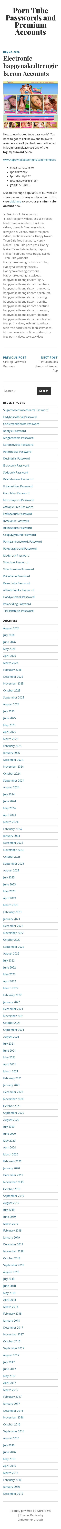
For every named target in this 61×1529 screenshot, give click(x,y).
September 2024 (13, 780)
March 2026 (10, 663)
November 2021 (13, 1016)
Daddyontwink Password (19, 597)
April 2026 (9, 656)
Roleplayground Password (20, 548)
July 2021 (9, 1043)
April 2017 (9, 1383)
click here (15, 201)
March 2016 (10, 1473)
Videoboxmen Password (18, 569)
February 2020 (12, 1161)
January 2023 (11, 919)
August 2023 (11, 870)
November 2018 (13, 1251)
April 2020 (9, 1147)
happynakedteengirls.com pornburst (26, 293)
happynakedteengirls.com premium (25, 310)
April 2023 (9, 898)
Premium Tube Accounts (22, 214)
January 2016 (11, 1487)
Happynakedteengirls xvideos (22, 275)
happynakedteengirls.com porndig (25, 297)
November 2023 (13, 850)
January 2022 (11, 1002)
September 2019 (13, 1196)
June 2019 (9, 1217)
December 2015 (13, 1494)
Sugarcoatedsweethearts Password (25, 410)
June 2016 (9, 1452)
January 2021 (11, 1085)
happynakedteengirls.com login (23, 280)
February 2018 (12, 1313)
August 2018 (11, 1272)
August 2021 (11, 1037)
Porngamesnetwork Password (22, 541)
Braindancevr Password (18, 479)
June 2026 (9, 642)
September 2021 (13, 1030)
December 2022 (13, 926)
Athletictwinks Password (18, 590)
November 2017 (13, 1334)
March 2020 (10, 1154)
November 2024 (13, 766)
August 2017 (11, 1355)
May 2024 (9, 808)
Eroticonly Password (16, 465)
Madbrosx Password (16, 555)
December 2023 (13, 843)
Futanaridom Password (18, 486)
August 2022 (11, 953)
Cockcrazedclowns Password (21, 424)
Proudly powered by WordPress (31, 1511)
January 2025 (11, 753)
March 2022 (10, 988)
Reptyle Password (14, 431)
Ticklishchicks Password (18, 611)
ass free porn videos (19, 219)
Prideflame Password (16, 576)
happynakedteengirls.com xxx (22, 319)
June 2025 (9, 718)
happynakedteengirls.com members (26, 284)
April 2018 (9, 1300)
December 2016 (13, 1410)
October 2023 (11, 856)
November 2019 (13, 1182)
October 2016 (11, 1424)
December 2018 (13, 1244)
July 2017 (9, 1362)
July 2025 (9, 711)
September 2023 (13, 863)
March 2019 (10, 1224)
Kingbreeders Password (18, 438)
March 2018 (10, 1307)
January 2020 (11, 1168)
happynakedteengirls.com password (26, 288)
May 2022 (9, 974)
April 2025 (9, 732)
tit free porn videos (15, 332)
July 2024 (9, 794)
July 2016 (9, 1445)
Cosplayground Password (19, 535)
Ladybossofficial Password (20, 417)
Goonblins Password (16, 493)
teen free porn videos (17, 328)
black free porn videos (17, 223)
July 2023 (9, 877)
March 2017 (10, 1390)
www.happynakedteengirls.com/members (29, 160)
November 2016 (13, 1417)
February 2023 (12, 912)
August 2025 (11, 704)
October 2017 (11, 1341)
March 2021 (10, 1071)
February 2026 (12, 670)
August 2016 (11, 1438)
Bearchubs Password (16, 583)
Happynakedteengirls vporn (21, 271)
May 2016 (9, 1459)
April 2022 (9, 981)
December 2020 (13, 1092)
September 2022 (13, 947)
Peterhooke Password (17, 452)
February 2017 (12, 1397)
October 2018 (11, 1258)
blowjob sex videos (15, 232)
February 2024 (12, 829)
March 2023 (10, 905)
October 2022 (11, 940)
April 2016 (9, 1466)
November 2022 (13, 933)
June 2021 (9, 1050)
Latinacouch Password (17, 514)
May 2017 (9, 1376)
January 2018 (11, 1320)
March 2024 (10, 822)
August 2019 (11, 1203)
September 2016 (13, 1431)
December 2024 (13, 760)
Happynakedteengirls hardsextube (25, 262)
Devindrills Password (16, 458)
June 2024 (9, 801)
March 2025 (10, 739)
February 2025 (12, 746)
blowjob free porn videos (29, 227)
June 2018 (9, 1286)
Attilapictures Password (18, 507)
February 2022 (12, 995)
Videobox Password (15, 562)
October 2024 (11, 773)
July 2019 (9, 1210)
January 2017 (11, 1404)
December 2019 (13, 1175)
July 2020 (9, 1126)
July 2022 (9, 960)
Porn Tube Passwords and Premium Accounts (30, 21)
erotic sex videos (23, 236)
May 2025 (9, 725)
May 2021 (9, 1057)
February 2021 (12, 1078)
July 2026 (9, 635)
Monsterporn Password (18, 500)
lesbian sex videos (37, 323)
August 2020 (11, 1120)
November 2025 (13, 683)
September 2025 (13, 697)
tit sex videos (37, 332)
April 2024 (9, 815)
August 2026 (11, 628)
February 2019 (12, 1230)
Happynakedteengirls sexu (20, 267)
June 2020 (9, 1133)
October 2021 (11, 1023)
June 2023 (9, 884)
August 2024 (11, 787)
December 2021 (13, 1009)
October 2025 (11, 690)
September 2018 (13, 1265)
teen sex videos (42, 328)
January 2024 (11, 836)
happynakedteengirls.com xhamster (26, 315)
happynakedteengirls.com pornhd (24, 301)
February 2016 (12, 1480)
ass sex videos (43, 219)
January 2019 (11, 1237)
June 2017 (9, 1369)
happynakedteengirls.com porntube (26, 306)
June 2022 (9, 967)
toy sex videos (34, 336)
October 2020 (11, 1106)
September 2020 (13, 1113)
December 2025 (13, 677)
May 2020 (9, 1140)
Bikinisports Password (17, 528)
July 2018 (9, 1279)
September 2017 (13, 1348)
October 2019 (11, 1189)
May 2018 (9, 1293)
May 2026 (9, 649)
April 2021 (9, 1064)
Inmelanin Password (16, 521)
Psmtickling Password (17, 604)
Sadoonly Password (15, 472)
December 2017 (13, 1327)
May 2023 (9, 891)
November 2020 (13, 1099)
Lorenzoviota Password (18, 445)
